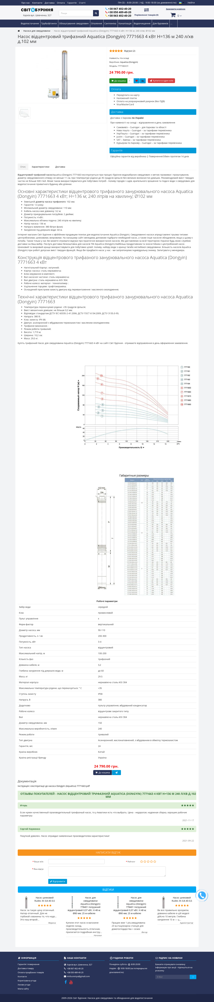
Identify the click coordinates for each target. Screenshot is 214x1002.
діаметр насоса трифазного (50, 201)
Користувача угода (27, 980)
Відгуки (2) (129, 50)
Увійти (191, 2)
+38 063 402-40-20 (119, 15)
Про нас (25, 2)
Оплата (61, 2)
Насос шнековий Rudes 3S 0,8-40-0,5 (44, 899)
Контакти (37, 2)
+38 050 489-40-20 (119, 12)
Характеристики (40, 166)
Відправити (58, 881)
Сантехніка (110, 23)
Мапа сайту (23, 988)
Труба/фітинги (49, 23)
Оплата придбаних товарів (31, 972)
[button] (175, 14)
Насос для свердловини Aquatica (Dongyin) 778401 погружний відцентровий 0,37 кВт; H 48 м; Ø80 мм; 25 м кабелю (84, 905)
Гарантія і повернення (28, 964)
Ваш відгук (39, 869)
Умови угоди (24, 984)
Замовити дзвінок (175, 9)
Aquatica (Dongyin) (129, 62)
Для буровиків (161, 23)
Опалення (97, 23)
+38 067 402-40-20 (119, 8)
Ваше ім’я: (39, 861)
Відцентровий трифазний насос (35, 174)
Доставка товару (26, 968)
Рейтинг (131, 861)
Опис (23, 166)
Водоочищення (142, 23)
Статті (82, 2)
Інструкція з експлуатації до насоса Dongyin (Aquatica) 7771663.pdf (54, 785)
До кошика (120, 80)
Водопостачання (30, 23)
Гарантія (72, 2)
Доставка (50, 2)
